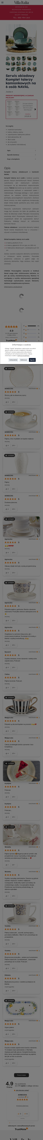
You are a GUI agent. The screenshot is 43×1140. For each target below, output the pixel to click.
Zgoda (32, 360)
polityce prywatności (23, 355)
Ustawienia (13, 360)
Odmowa (23, 360)
